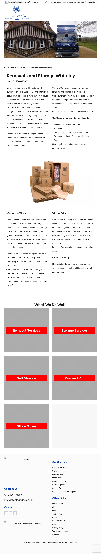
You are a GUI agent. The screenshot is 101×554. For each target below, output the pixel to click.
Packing (65, 2)
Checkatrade (90, 2)
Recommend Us (58, 520)
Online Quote (56, 2)
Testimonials (57, 514)
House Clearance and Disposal (64, 491)
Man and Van (57, 474)
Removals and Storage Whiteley (39, 67)
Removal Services (18, 67)
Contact (77, 2)
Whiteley (23, 127)
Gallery (55, 510)
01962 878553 (13, 2)
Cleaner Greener (59, 488)
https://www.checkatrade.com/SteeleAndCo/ (74, 112)
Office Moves (57, 477)
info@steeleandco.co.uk (18, 499)
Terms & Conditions (60, 531)
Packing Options (58, 484)
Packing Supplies (59, 481)
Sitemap (55, 534)
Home (6, 67)
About (71, 2)
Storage (55, 471)
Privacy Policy (57, 527)
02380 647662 (36, 2)
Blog (82, 2)
